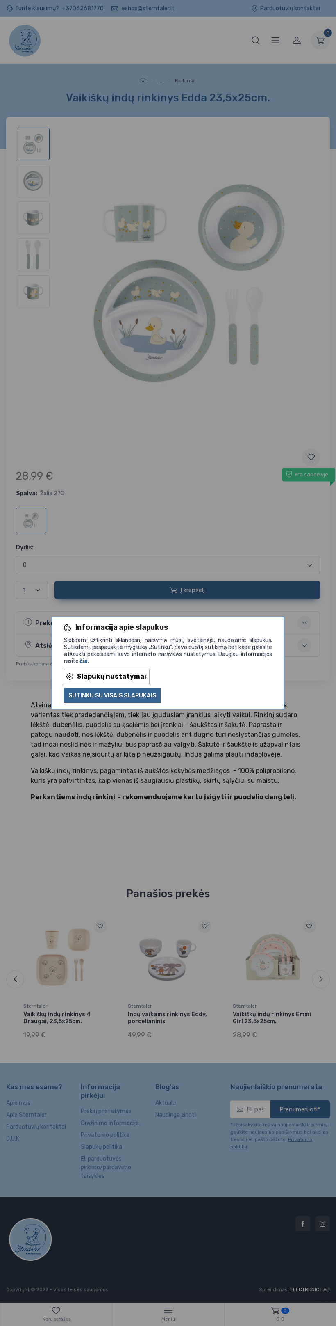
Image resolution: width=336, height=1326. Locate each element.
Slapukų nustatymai (111, 676)
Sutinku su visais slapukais (112, 695)
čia (83, 661)
